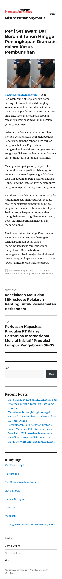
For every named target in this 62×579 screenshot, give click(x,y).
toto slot (10, 507)
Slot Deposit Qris (15, 465)
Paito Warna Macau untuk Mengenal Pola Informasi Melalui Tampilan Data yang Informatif (32, 404)
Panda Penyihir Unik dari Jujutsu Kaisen (31, 441)
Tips (7, 560)
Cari (7, 367)
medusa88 (11, 515)
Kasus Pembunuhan (15, 273)
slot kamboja (12, 490)
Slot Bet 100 (12, 473)
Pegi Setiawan (33, 273)
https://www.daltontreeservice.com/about (30, 524)
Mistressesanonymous (25, 18)
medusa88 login (14, 499)
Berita (46, 270)
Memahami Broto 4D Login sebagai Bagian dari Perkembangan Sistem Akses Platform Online (32, 416)
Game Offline (13, 545)
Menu (52, 14)
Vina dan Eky (47, 273)
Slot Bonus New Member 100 (22, 482)
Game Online (13, 553)
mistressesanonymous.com (21, 94)
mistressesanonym (18, 270)
